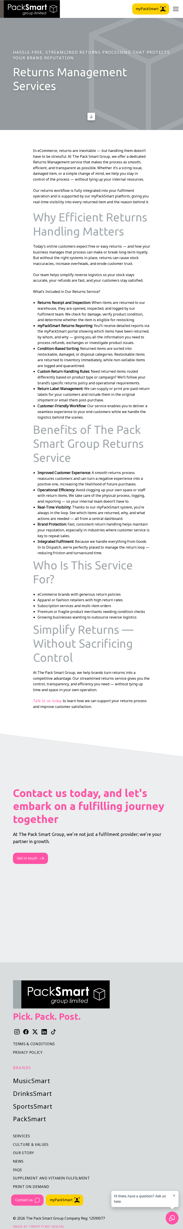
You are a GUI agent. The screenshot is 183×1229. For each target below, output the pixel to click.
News (18, 1161)
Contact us (24, 1199)
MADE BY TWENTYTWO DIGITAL (39, 1226)
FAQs (17, 1169)
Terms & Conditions (34, 1043)
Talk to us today (47, 700)
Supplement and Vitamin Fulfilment (51, 1178)
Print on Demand (31, 1186)
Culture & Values (31, 1144)
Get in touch (27, 858)
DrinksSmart (32, 1093)
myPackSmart (61, 1199)
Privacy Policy (28, 1052)
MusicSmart (31, 1080)
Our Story (23, 1152)
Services (21, 1136)
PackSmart (29, 1118)
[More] (91, 116)
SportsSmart (32, 1106)
